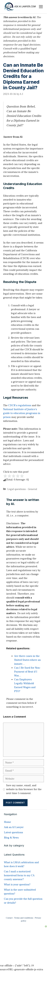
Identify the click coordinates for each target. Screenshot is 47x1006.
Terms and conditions (23, 918)
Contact (9, 918)
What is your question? (17, 884)
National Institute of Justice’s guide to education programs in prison (21, 413)
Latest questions (13, 832)
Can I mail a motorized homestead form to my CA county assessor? (19, 875)
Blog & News (11, 837)
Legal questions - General (22, 489)
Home (7, 822)
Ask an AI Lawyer (14, 827)
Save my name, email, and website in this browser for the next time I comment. (24, 789)
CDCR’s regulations (19, 405)
